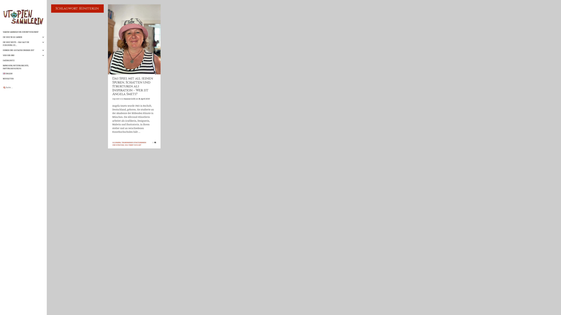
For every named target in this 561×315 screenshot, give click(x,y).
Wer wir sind (8, 55)
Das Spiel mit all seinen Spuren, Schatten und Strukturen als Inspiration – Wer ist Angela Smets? (132, 86)
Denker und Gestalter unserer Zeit (18, 50)
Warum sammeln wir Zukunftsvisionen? (21, 32)
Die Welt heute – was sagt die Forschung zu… (16, 43)
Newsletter (8, 78)
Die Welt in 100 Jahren (12, 37)
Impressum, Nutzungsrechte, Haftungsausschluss (16, 66)
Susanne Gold (129, 98)
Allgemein (116, 142)
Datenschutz (8, 60)
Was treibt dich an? (133, 145)
